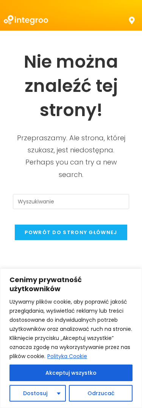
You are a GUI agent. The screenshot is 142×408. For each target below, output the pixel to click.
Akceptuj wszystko (71, 373)
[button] (131, 20)
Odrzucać (100, 393)
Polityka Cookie (67, 356)
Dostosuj (35, 393)
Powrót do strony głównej (71, 232)
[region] (71, 338)
